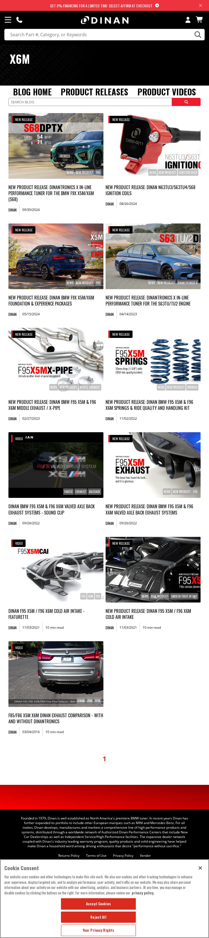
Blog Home (32, 92)
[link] (56, 146)
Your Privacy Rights (98, 930)
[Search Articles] (186, 102)
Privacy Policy (123, 855)
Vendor (145, 855)
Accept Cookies (98, 903)
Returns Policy (68, 855)
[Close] (200, 868)
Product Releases (94, 92)
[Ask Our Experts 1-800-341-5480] (19, 20)
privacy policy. (143, 892)
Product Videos (166, 92)
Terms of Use (96, 855)
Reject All (98, 917)
